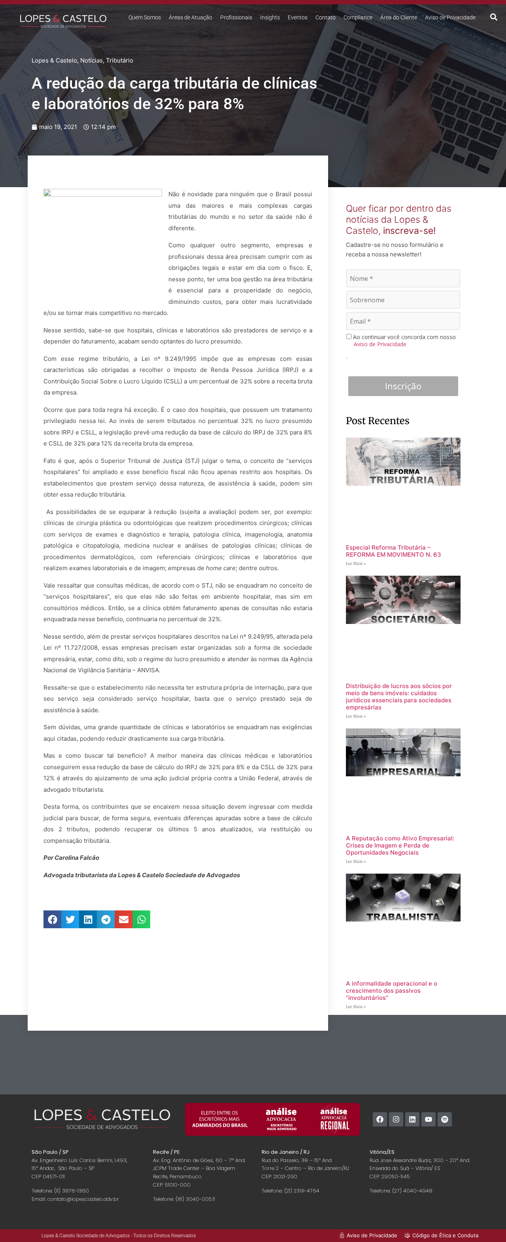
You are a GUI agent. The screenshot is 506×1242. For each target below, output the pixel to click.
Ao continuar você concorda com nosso (403, 340)
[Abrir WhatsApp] (486, 1222)
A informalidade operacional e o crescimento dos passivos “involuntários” (391, 990)
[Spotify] (445, 1119)
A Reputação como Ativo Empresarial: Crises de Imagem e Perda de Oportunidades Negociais (400, 845)
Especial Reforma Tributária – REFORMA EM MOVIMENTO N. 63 (393, 551)
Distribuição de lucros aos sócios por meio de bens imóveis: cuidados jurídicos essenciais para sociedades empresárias (399, 696)
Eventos (298, 17)
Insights (270, 17)
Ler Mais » (356, 563)
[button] (493, 16)
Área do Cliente (398, 17)
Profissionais (236, 17)
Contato (325, 17)
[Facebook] (380, 1119)
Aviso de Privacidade (450, 17)
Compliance (358, 17)
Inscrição (403, 386)
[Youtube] (428, 1119)
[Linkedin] (412, 1119)
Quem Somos (144, 17)
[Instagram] (396, 1119)
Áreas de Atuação (190, 17)
